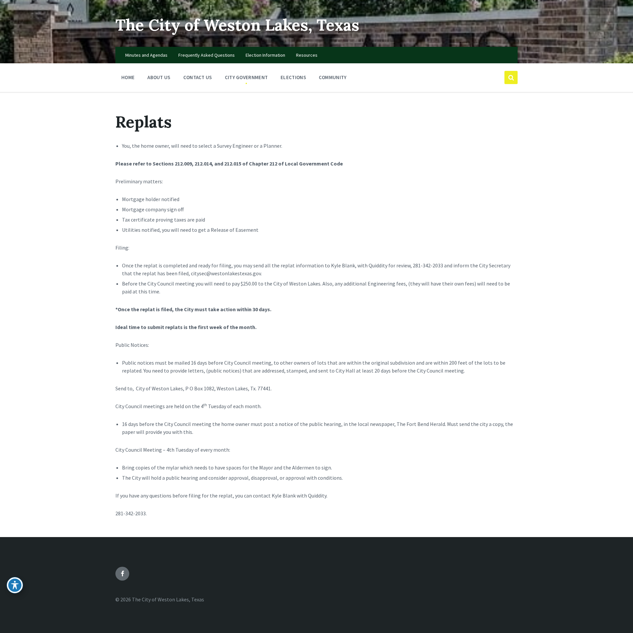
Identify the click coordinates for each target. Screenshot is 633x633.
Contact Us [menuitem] (197, 77)
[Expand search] (511, 77)
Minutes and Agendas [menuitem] (146, 55)
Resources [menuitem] (306, 55)
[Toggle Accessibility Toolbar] (15, 585)
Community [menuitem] (333, 77)
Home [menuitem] (128, 77)
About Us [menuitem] (158, 77)
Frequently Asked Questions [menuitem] (206, 55)
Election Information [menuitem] (265, 55)
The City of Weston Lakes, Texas (237, 25)
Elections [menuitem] (293, 77)
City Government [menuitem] (246, 77)
